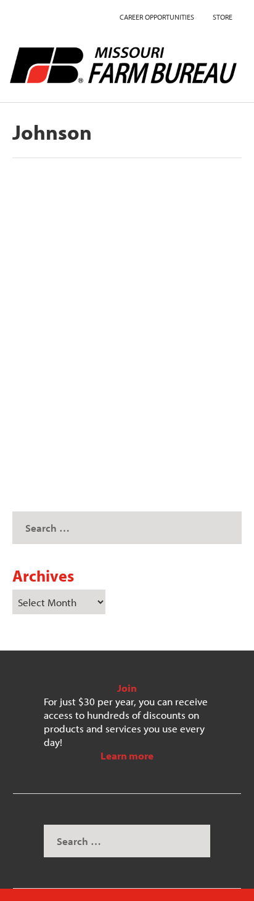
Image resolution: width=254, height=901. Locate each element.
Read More (61, 431)
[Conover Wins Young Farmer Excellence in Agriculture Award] (124, 237)
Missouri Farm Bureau (77, 357)
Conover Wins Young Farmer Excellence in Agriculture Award (107, 331)
